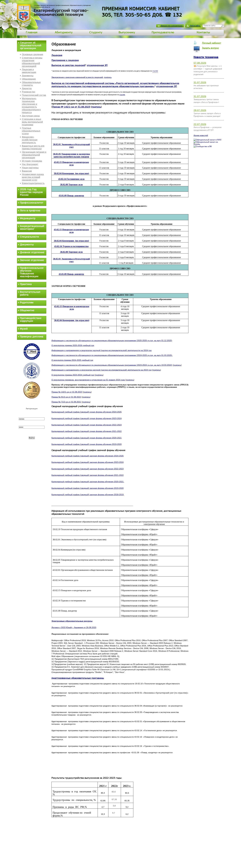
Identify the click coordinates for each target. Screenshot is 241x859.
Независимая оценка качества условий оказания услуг (33, 177)
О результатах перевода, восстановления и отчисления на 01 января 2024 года (88, 380)
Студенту (95, 32)
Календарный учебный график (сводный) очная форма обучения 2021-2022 (86, 431)
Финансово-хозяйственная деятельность (29, 140)
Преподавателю (163, 32)
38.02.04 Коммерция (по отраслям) (71, 320)
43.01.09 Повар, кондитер (71, 195)
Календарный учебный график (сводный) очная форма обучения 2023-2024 (86, 418)
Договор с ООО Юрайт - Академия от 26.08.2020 (73, 627)
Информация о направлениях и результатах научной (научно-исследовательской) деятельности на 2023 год (101, 370)
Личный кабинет (211, 43)
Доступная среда (31, 116)
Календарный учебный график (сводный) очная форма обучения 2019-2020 (86, 444)
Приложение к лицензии (65, 60)
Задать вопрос (210, 48)
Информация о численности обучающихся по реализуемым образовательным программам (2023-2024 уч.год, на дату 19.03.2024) (111, 365)
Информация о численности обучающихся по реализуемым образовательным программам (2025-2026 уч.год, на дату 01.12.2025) (111, 340)
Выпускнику (127, 32)
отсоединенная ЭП (97, 65)
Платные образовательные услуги (31, 131)
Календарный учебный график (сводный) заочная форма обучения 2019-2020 (87, 488)
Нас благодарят (30, 164)
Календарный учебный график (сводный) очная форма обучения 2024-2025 (86, 412)
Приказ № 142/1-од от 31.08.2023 (71, 107)
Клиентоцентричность (33, 183)
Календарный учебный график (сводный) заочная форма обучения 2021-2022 (87, 475)
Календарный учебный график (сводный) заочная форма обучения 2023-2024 (87, 462)
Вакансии (27, 171)
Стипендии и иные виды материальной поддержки (32, 122)
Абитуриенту (64, 32)
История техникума (32, 161)
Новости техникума (206, 57)
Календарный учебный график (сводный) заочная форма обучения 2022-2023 (87, 469)
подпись (108, 77)
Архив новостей (201, 135)
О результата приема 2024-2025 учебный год (72, 360)
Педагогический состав (34, 95)
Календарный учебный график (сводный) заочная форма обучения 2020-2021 (87, 481)
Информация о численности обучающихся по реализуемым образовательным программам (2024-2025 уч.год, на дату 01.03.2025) (112, 355)
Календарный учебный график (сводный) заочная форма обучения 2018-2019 (87, 494)
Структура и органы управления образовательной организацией (32, 62)
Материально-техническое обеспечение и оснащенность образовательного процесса (31, 105)
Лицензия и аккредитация (29, 70)
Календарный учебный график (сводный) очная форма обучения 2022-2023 (86, 425)
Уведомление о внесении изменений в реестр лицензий (77, 77)
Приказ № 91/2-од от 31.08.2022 (66, 397)
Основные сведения (32, 54)
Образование (29, 79)
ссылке (122, 95)
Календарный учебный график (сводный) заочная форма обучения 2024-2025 (87, 456)
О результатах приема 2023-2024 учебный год (72, 375)
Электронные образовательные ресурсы (71, 621)
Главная (31, 32)
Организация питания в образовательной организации (34, 155)
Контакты (203, 32)
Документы (27, 75)
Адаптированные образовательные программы (77, 678)
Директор (27, 88)
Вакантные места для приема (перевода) (33, 147)
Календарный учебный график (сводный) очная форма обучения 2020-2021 (86, 438)
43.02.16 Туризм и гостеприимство (71, 246)
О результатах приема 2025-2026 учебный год (72, 345)
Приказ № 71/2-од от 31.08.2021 (66, 402)
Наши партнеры (30, 167)
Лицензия (56, 55)
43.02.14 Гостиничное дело (71, 179)
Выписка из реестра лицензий (68, 65)
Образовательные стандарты (31, 83)
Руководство (28, 92)
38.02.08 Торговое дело (71, 184)
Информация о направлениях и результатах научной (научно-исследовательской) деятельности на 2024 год (101, 350)
